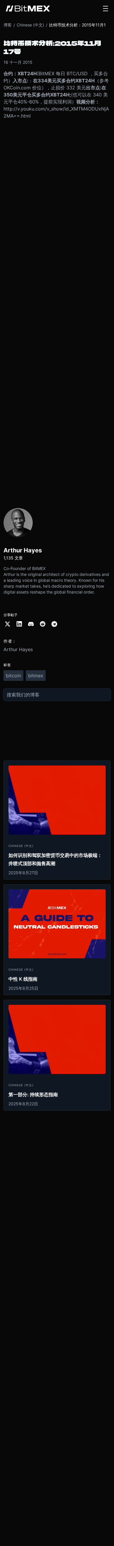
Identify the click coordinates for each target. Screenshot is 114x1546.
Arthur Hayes (18, 649)
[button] (105, 8)
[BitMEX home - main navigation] (28, 8)
